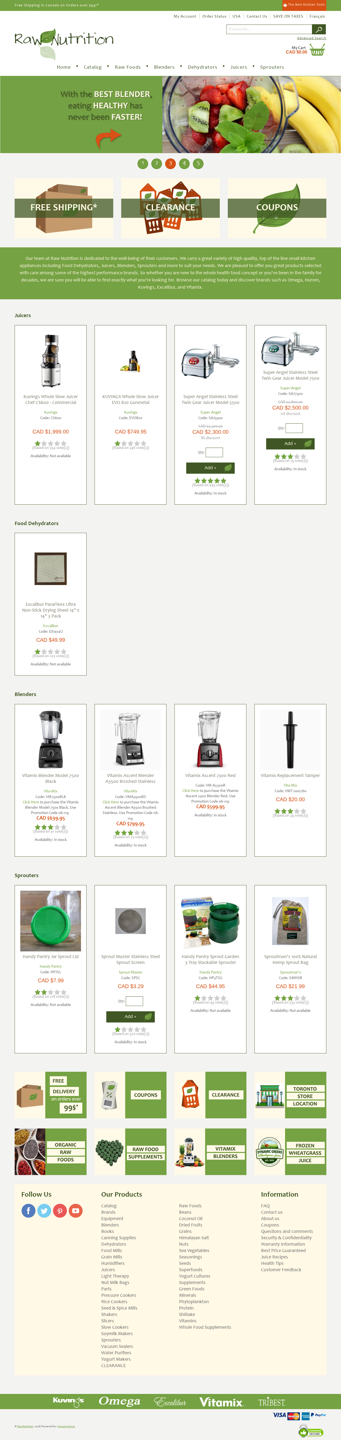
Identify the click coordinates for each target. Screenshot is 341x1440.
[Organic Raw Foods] (51, 1151)
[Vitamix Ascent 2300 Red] (210, 740)
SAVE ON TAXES (288, 17)
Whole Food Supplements (205, 1327)
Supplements (192, 1283)
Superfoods (190, 1270)
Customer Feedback (281, 1270)
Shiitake (187, 1314)
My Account (185, 17)
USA (237, 17)
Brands (108, 1212)
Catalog (93, 67)
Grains (185, 1231)
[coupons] (131, 1095)
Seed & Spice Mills (119, 1308)
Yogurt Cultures (194, 1276)
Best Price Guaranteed (283, 1251)
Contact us (272, 1212)
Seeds (185, 1263)
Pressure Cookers (118, 1295)
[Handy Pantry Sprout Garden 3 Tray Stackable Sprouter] (210, 921)
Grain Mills (111, 1257)
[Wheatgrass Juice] (290, 1151)
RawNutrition (25, 1426)
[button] (298, 50)
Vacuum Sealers (117, 1346)
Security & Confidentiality (286, 1238)
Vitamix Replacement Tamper (290, 776)
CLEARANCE (113, 1366)
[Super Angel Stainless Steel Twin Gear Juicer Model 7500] (290, 349)
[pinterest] (60, 1206)
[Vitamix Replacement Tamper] (290, 740)
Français (317, 17)
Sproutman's (290, 973)
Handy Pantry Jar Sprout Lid (51, 957)
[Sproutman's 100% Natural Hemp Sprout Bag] (290, 921)
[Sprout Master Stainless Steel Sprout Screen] (130, 921)
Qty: (201, 452)
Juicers (238, 67)
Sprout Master (131, 973)
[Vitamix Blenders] (210, 1151)
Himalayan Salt (194, 1238)
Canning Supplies (118, 1238)
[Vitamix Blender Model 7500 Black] (50, 740)
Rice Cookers (114, 1302)
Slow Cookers (115, 1327)
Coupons (270, 1225)
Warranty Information (283, 1244)
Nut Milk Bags (115, 1283)
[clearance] (210, 1095)
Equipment (112, 1219)
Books (107, 1231)
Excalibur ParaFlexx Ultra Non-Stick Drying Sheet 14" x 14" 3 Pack (50, 610)
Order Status (214, 17)
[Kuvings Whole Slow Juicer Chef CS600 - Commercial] (50, 361)
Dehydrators (202, 67)
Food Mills (111, 1251)
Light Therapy (115, 1276)
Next (335, 115)
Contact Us (257, 17)
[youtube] (75, 1206)
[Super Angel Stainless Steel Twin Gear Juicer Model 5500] (210, 361)
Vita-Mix (51, 791)
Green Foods (192, 1289)
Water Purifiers (116, 1353)
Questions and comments (287, 1231)
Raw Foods (128, 67)
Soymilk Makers (117, 1334)
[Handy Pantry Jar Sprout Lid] (50, 921)
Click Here (31, 802)
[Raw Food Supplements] (131, 1151)
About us (270, 1219)
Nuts (184, 1244)
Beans (185, 1212)
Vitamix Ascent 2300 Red (210, 776)
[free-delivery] (51, 1095)
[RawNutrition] (64, 44)
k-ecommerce (66, 1426)
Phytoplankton (194, 1302)
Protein (186, 1308)
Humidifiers (113, 1263)
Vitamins (188, 1321)
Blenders (164, 67)
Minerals (187, 1295)
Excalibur (50, 626)
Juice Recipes (274, 1257)
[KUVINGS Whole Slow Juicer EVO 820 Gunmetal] (130, 361)
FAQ (265, 1206)
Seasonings (190, 1257)
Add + (210, 468)
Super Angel (210, 413)
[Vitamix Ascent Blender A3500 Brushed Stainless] (130, 740)
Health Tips (272, 1263)
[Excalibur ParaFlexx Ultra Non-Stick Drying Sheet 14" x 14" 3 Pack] (50, 568)
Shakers (109, 1314)
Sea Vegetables (194, 1251)
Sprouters (272, 67)
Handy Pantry (51, 967)
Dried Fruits (190, 1225)
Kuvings (50, 413)
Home (64, 67)
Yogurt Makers (116, 1359)
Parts (106, 1289)
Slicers (107, 1321)
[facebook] (28, 1206)
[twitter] (44, 1206)
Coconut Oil (190, 1219)
